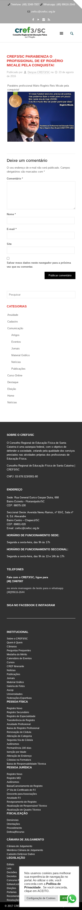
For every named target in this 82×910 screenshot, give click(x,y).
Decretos (12, 876)
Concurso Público (16, 880)
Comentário (15, 178)
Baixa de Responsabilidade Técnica (26, 763)
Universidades (14, 694)
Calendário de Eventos (19, 658)
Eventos (16, 341)
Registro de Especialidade (21, 716)
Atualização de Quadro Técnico (24, 809)
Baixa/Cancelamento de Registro (25, 786)
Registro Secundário (18, 712)
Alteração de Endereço (19, 756)
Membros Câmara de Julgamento (25, 850)
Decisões (12, 872)
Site (9, 243)
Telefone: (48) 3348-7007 (25, 4)
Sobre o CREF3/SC (17, 638)
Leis (9, 868)
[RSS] (49, 19)
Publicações (18, 368)
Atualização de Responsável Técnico (27, 805)
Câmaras (12, 646)
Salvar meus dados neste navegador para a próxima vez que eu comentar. (39, 264)
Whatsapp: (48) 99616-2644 (59, 4)
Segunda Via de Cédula (20, 740)
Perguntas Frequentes (19, 650)
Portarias (12, 892)
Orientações (13, 824)
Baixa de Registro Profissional (23, 728)
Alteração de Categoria (19, 736)
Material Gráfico (15, 682)
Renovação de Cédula (19, 732)
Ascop (10, 690)
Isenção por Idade (16, 752)
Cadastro (12, 321)
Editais (10, 864)
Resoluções (13, 900)
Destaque (12, 382)
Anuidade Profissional (19, 724)
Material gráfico (20, 355)
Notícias (16, 362)
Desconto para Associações (22, 794)
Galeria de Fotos (16, 686)
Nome (11, 214)
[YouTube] (38, 19)
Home (10, 395)
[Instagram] (44, 19)
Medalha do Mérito (17, 654)
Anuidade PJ (14, 797)
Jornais (15, 348)
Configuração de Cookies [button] (41, 898)
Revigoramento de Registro (22, 801)
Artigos (15, 335)
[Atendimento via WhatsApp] (72, 899)
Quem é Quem (14, 642)
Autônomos (13, 744)
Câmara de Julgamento (19, 846)
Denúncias (13, 820)
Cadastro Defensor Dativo (21, 854)
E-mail (12, 229)
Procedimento (14, 828)
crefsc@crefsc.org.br (43, 11)
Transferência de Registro (21, 720)
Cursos (11, 662)
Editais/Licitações (16, 884)
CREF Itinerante (15, 666)
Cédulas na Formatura (19, 759)
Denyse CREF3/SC (39, 72)
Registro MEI (14, 778)
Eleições (11, 888)
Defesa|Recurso (15, 832)
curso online (14, 375)
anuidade (12, 314)
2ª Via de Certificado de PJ (21, 790)
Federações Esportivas (19, 698)
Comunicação (15, 328)
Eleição (11, 388)
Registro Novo (14, 708)
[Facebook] (33, 19)
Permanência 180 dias (19, 748)
